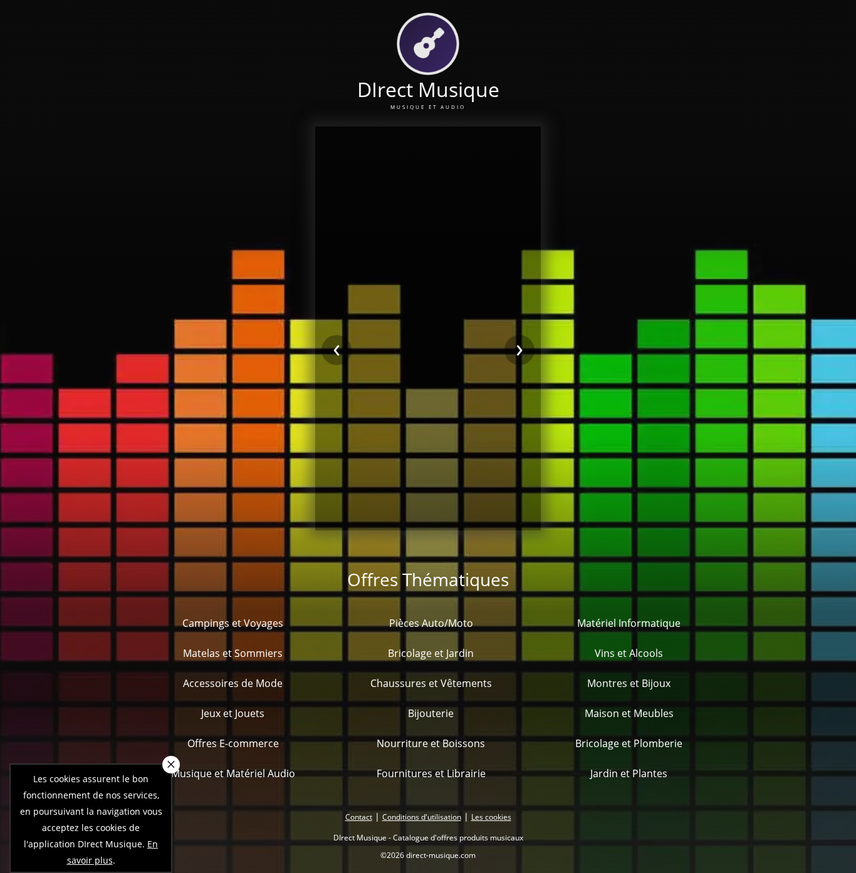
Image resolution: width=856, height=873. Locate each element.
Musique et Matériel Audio (233, 773)
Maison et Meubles (629, 713)
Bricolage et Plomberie (628, 743)
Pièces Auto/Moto (431, 623)
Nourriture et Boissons (431, 743)
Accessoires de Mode (233, 683)
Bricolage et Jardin (431, 653)
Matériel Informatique (629, 623)
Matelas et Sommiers (233, 653)
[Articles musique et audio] (428, 67)
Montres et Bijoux (629, 683)
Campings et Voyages (232, 623)
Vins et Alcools (629, 653)
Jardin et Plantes (628, 773)
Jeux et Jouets (232, 713)
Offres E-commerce (233, 743)
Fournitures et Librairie (431, 773)
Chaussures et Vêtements (431, 683)
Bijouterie (431, 713)
